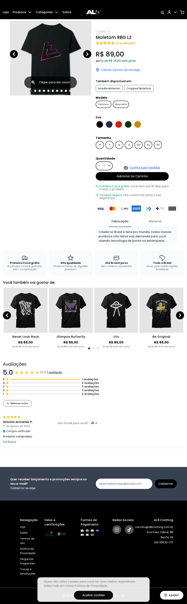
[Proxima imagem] (87, 54)
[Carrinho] (182, 12)
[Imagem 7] (57, 91)
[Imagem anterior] (14, 54)
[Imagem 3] (40, 91)
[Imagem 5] (48, 91)
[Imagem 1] (31, 91)
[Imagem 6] (53, 91)
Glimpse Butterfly (71, 337)
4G (158, 144)
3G (148, 144)
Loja (6, 12)
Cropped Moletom (138, 88)
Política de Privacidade (91, 586)
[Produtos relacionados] (89, 348)
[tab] (120, 221)
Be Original (161, 337)
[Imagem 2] (35, 91)
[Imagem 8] (61, 91)
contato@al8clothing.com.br (154, 527)
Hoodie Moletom (109, 88)
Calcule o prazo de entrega (120, 70)
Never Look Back (25, 337)
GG (138, 144)
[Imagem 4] (44, 91)
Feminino (103, 104)
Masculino (121, 104)
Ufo (116, 337)
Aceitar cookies (93, 595)
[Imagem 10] (70, 91)
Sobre (66, 12)
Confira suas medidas (144, 168)
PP (100, 144)
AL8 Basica (9, 441)
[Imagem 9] (66, 91)
